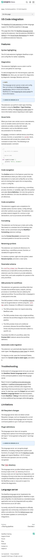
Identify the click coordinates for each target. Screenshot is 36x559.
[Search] (26, 2)
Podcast (3, 543)
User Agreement (5, 554)
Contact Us (4, 546)
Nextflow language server (25, 31)
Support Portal (5, 536)
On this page (6, 14)
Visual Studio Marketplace (18, 35)
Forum (3, 539)
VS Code (25, 27)
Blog (2, 541)
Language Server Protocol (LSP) (11, 496)
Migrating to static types (23, 109)
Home (2, 9)
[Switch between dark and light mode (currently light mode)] (30, 2)
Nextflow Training (6, 534)
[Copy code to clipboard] (32, 149)
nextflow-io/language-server (18, 384)
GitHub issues (24, 512)
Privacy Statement (14, 554)
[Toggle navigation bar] (33, 2)
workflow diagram (28, 300)
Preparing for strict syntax (22, 92)
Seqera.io (4, 548)
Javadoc (6, 135)
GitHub (3, 35)
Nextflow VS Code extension (13, 24)
